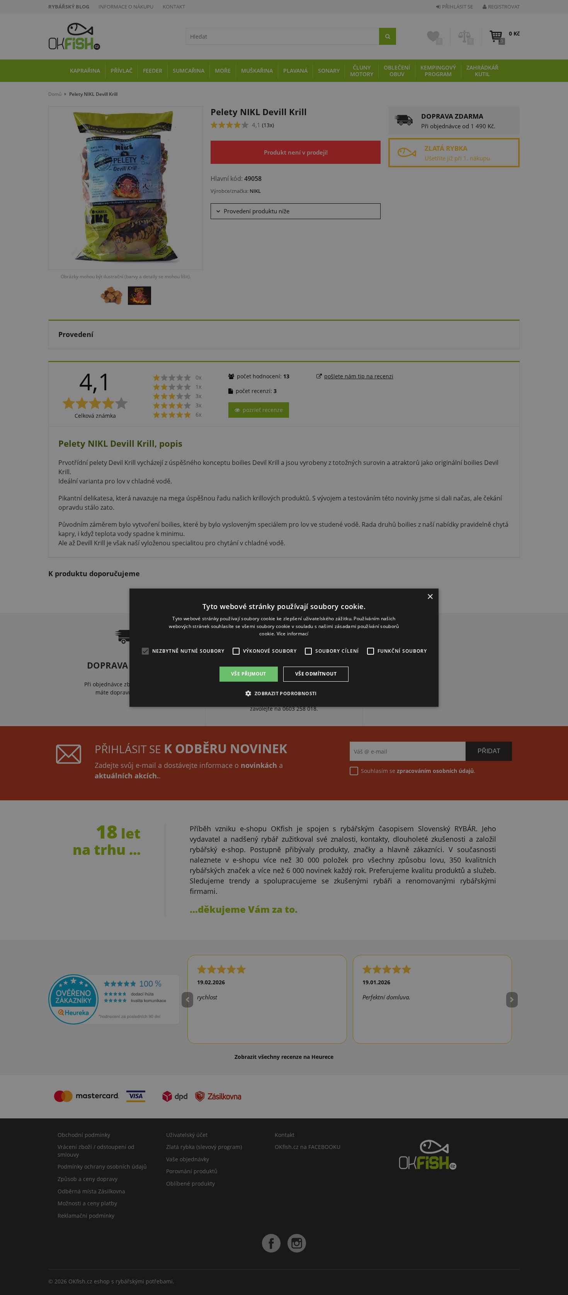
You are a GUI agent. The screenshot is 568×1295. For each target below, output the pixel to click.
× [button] (430, 596)
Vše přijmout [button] (248, 673)
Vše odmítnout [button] (316, 673)
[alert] (284, 647)
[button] (283, 693)
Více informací (293, 633)
